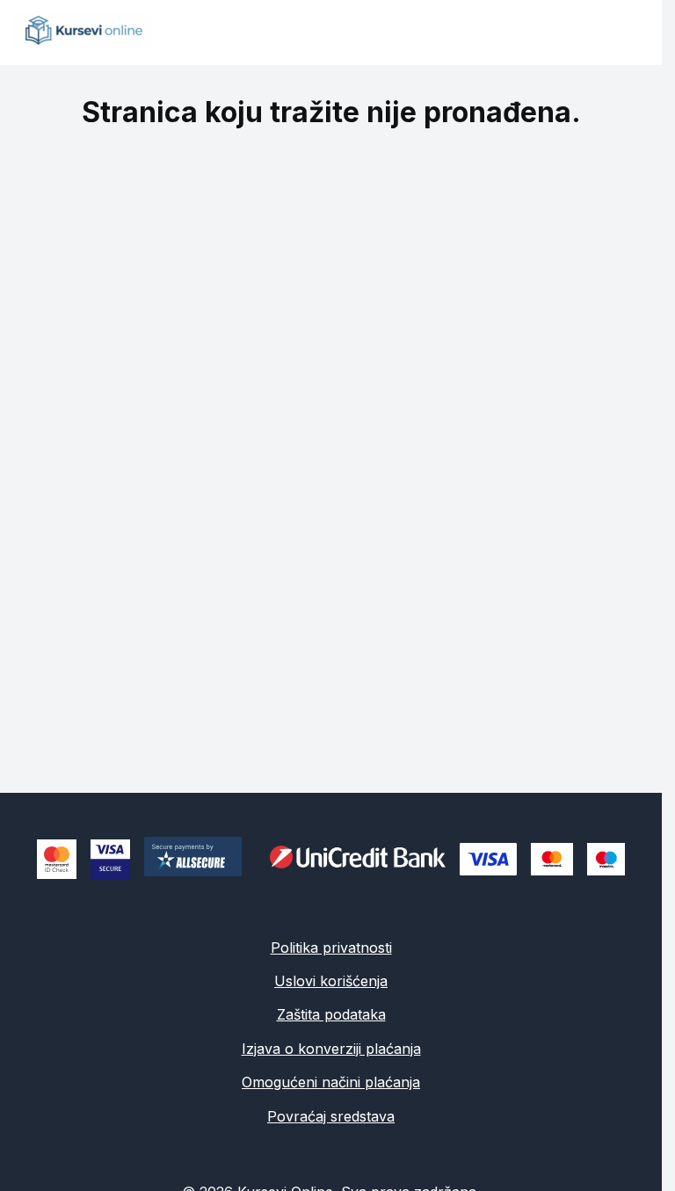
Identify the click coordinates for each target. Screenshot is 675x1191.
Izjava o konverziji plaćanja (331, 1048)
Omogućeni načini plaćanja (331, 1082)
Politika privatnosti (331, 947)
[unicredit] (358, 860)
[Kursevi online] (82, 41)
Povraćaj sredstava (331, 1116)
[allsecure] (200, 859)
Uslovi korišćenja (331, 981)
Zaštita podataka (331, 1014)
